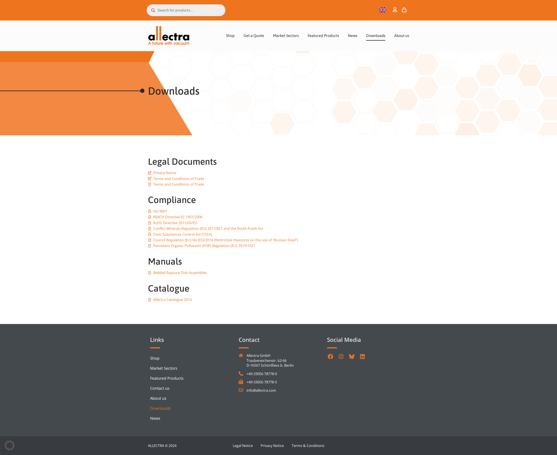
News (352, 35)
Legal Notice (243, 445)
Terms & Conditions (308, 445)
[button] (9, 445)
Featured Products (323, 35)
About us (401, 35)
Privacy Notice (272, 445)
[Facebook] (330, 356)
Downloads (375, 35)
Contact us (159, 388)
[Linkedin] (362, 356)
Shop (230, 35)
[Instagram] (341, 356)
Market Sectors (286, 35)
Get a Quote (253, 35)
